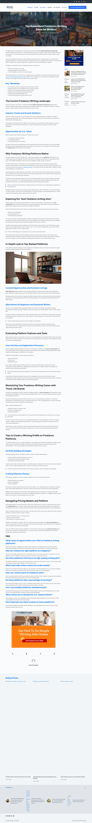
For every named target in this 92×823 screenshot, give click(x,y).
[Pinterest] (81, 1)
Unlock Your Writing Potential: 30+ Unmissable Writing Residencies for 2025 (77, 88)
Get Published (43, 7)
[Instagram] (79, 1)
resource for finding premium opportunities (16, 76)
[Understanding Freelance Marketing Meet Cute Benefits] (46, 728)
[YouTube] (83, 1)
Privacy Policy (83, 820)
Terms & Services (75, 820)
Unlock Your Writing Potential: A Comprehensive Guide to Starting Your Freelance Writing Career (78, 73)
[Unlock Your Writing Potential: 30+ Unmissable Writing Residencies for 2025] (67, 88)
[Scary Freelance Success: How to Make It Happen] (73, 728)
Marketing (49, 7)
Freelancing (30, 7)
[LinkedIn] (54, 653)
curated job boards (27, 167)
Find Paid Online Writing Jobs (77, 7)
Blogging (36, 7)
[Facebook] (74, 1)
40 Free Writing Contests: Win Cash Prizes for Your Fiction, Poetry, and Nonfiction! (78, 95)
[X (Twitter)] (76, 1)
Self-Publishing (56, 7)
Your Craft (64, 7)
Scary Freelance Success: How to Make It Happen (73, 776)
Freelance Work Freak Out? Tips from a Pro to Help (18, 776)
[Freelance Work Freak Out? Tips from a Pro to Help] (67, 103)
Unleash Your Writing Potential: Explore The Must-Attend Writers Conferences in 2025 (78, 80)
